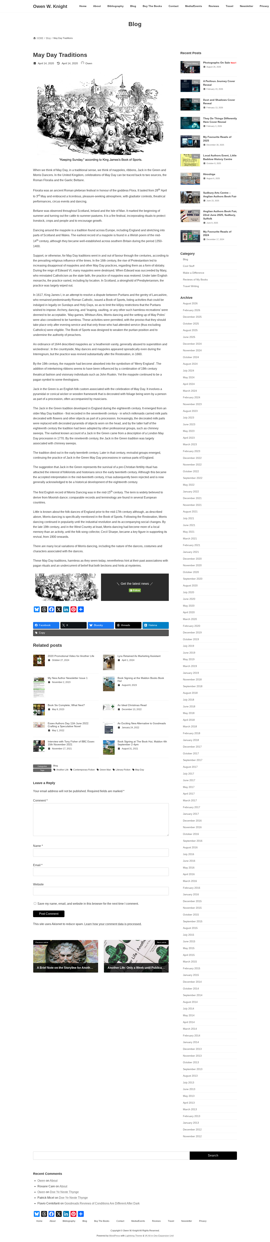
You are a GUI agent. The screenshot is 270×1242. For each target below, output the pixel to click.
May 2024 (189, 377)
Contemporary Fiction (84, 769)
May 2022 (189, 484)
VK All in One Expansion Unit (159, 1235)
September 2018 (192, 686)
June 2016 (189, 860)
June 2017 (189, 780)
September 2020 (192, 578)
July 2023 (188, 417)
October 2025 (191, 323)
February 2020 (191, 625)
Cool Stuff (188, 266)
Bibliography (69, 1221)
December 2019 (192, 632)
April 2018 (189, 719)
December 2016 (192, 820)
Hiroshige (209, 174)
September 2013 (192, 1069)
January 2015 (191, 975)
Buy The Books (101, 1221)
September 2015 (192, 921)
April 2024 (189, 383)
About (53, 1180)
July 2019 (188, 645)
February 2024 (191, 397)
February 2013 (191, 1116)
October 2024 (191, 357)
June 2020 (189, 598)
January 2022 (191, 491)
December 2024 (192, 343)
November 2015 (192, 907)
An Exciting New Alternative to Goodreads (142, 723)
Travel (171, 1221)
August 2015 (190, 927)
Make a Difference (193, 272)
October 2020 (191, 572)
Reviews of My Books (195, 279)
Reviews (156, 1221)
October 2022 (191, 471)
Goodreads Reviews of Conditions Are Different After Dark (102, 1203)
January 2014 (191, 1042)
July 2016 (188, 854)
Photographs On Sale (219, 62)
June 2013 (189, 1089)
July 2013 (188, 1082)
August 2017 (190, 766)
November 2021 (192, 504)
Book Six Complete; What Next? (66, 705)
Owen (41, 1180)
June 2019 (189, 652)
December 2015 (192, 901)
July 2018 (188, 699)
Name (38, 846)
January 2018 (191, 740)
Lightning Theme (133, 1235)
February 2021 (191, 545)
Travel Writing (191, 286)
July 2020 (188, 592)
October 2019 (191, 639)
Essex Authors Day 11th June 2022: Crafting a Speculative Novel (68, 725)
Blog (55, 765)
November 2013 (192, 1055)
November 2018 (192, 679)
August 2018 (190, 693)
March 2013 (190, 1109)
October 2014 (191, 988)
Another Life (62, 769)
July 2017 (188, 773)
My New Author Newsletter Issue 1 (68, 678)
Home (39, 1221)
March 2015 (190, 961)
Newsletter (186, 1221)
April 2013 (189, 1102)
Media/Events (138, 1221)
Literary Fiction (123, 769)
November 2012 (192, 1136)
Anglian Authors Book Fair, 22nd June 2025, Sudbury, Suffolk (220, 215)
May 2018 (189, 713)
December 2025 (192, 316)
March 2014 (190, 1028)
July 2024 (188, 370)
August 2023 (190, 410)
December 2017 (192, 746)
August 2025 (190, 330)
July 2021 (188, 518)
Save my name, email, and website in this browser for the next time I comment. (88, 903)
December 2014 (192, 981)
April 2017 (189, 793)
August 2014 (190, 1001)
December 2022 (192, 457)
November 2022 (192, 464)
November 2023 (192, 404)
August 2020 (190, 585)
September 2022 (192, 478)
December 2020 (192, 558)
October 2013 (191, 1062)
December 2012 (192, 1129)
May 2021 (189, 531)
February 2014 (191, 1035)
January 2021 (191, 551)
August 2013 (190, 1075)
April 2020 (189, 612)
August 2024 (190, 363)
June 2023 (189, 424)
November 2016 (192, 827)
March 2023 (190, 444)
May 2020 (189, 605)
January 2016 (191, 894)
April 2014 (189, 1022)
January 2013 (191, 1122)
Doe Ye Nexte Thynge (64, 1192)
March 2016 (190, 881)
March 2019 (190, 666)
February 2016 (191, 887)
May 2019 (189, 659)
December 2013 (192, 1048)
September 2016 (192, 840)
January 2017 (191, 813)
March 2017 (190, 800)
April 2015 (189, 954)
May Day (139, 769)
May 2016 (189, 867)
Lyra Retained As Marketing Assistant (139, 655)
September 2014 (192, 995)
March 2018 (190, 726)
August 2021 (190, 511)
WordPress (114, 1235)
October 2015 (191, 914)
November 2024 (192, 350)
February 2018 (191, 733)
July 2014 (188, 1008)
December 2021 (192, 498)
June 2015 (189, 941)
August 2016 (190, 847)
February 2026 (191, 310)
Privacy (202, 1221)
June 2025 (189, 337)
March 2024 (190, 390)
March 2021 (190, 538)
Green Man (105, 769)
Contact (120, 1221)
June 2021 (189, 525)
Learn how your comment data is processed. (113, 924)
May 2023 (189, 430)
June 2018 (189, 706)
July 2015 (188, 934)
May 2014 (189, 1015)
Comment (40, 800)
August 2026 (190, 303)
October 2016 (191, 834)
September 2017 (192, 760)
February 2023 (191, 451)
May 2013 (189, 1095)
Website (38, 884)
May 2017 (189, 787)
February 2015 (191, 968)
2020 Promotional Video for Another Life (71, 655)
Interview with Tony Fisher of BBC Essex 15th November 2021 (71, 743)
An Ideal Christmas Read (132, 705)
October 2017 (191, 753)
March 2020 (190, 619)
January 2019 (191, 672)
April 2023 (189, 437)
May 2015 (189, 948)
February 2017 (191, 807)
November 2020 (192, 565)
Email (37, 865)
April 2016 (189, 874)
